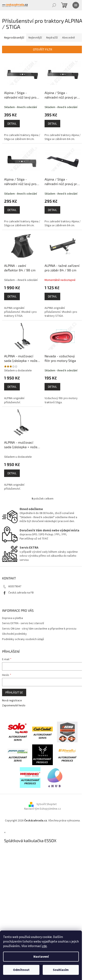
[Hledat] (54, 5)
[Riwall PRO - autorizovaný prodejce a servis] (67, 754)
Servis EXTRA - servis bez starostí (23, 623)
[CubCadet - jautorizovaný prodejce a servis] (42, 732)
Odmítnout (21, 970)
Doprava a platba (12, 618)
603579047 (14, 586)
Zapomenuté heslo (13, 706)
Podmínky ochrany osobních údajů (23, 639)
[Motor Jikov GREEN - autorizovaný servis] (17, 754)
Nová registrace (12, 701)
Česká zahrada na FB (21, 593)
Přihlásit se (14, 692)
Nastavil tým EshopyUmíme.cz (42, 809)
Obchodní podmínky (14, 634)
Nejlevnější (35, 38)
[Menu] (76, 5)
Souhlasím (61, 970)
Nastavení (41, 956)
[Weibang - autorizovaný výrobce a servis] (30, 777)
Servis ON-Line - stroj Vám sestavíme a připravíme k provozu (39, 629)
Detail (12, 123)
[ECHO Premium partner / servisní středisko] (67, 732)
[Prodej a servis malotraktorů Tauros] (42, 754)
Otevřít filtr (42, 49)
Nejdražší (52, 38)
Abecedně (68, 38)
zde (44, 946)
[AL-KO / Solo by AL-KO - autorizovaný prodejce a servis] (17, 732)
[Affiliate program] (55, 777)
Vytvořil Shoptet (47, 804)
